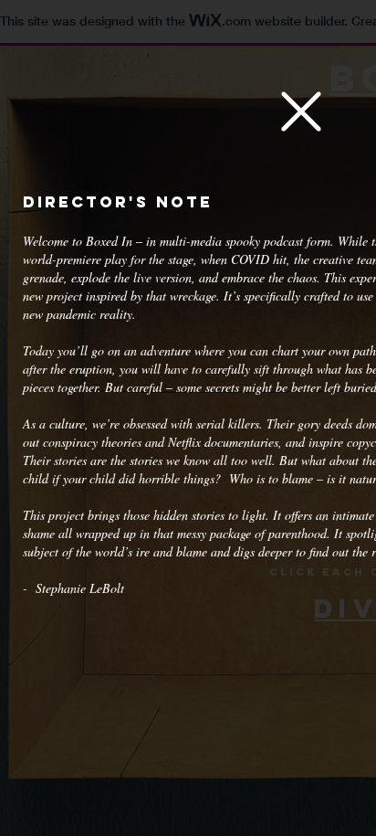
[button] (301, 111)
